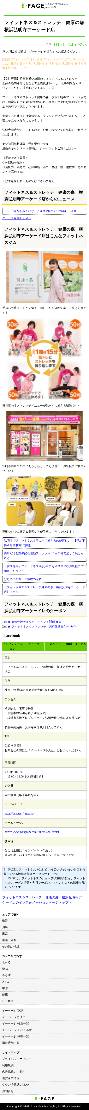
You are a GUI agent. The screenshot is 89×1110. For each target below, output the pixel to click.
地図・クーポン (76, 644)
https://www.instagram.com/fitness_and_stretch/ (32, 831)
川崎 (5, 927)
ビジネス (8, 1001)
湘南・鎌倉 (9, 940)
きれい (6, 981)
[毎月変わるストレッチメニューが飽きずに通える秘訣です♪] (44, 359)
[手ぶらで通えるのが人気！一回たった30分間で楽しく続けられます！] (44, 277)
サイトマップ (10, 1052)
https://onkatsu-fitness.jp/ (19, 813)
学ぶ (5, 988)
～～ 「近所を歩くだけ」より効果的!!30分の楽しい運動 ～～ (43, 211)
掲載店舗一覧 (10, 1042)
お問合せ (8, 1091)
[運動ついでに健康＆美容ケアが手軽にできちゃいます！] (44, 501)
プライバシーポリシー (16, 1058)
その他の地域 (10, 946)
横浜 (5, 920)
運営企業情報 (10, 1078)
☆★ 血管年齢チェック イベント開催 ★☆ (33, 621)
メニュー (55, 644)
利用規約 (8, 1065)
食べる (6, 962)
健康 (5, 994)
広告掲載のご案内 (13, 1071)
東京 (5, 933)
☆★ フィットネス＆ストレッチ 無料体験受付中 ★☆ (40, 626)
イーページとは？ (13, 1017)
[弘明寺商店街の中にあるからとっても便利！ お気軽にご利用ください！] (44, 436)
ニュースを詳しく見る (16, 218)
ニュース (34, 644)
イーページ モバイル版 (17, 1030)
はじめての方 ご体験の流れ (23, 579)
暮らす (6, 975)
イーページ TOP (12, 1010)
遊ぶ (5, 968)
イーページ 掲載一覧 (15, 1036)
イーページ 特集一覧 (15, 1023)
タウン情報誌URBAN (15, 1084)
